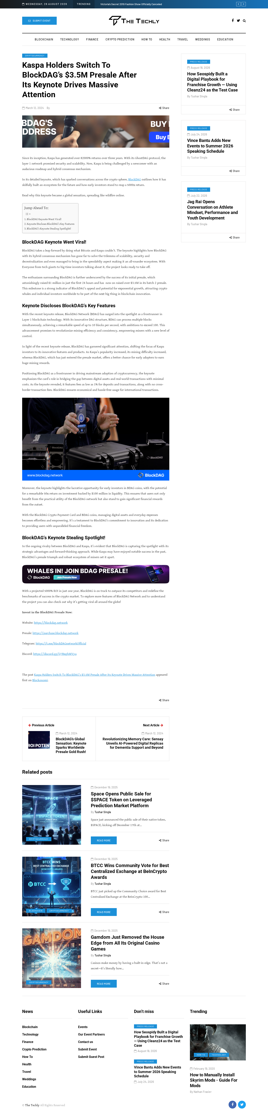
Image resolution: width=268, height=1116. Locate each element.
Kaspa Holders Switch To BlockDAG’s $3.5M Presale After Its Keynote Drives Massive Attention (94, 675)
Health (164, 39)
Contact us (85, 1042)
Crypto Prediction (120, 39)
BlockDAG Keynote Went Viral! (44, 219)
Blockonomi (40, 680)
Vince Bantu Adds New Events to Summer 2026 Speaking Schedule (210, 146)
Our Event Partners (91, 1034)
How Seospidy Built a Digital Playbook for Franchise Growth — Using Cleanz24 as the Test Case (212, 82)
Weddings (202, 39)
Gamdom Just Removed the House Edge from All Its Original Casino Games (127, 943)
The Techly (32, 1105)
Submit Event (42, 20)
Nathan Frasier (209, 1091)
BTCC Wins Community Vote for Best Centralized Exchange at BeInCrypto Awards (130, 871)
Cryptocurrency (35, 55)
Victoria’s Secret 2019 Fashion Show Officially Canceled (131, 4)
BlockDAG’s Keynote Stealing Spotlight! (49, 228)
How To (146, 39)
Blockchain (44, 39)
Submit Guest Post (91, 1057)
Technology (69, 39)
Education (225, 39)
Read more (104, 840)
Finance (92, 39)
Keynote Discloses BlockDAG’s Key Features (50, 224)
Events (83, 1027)
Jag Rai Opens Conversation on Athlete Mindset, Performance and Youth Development (212, 209)
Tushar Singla (199, 96)
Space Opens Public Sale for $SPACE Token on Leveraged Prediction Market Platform (121, 799)
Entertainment (212, 1055)
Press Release (198, 61)
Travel (182, 39)
